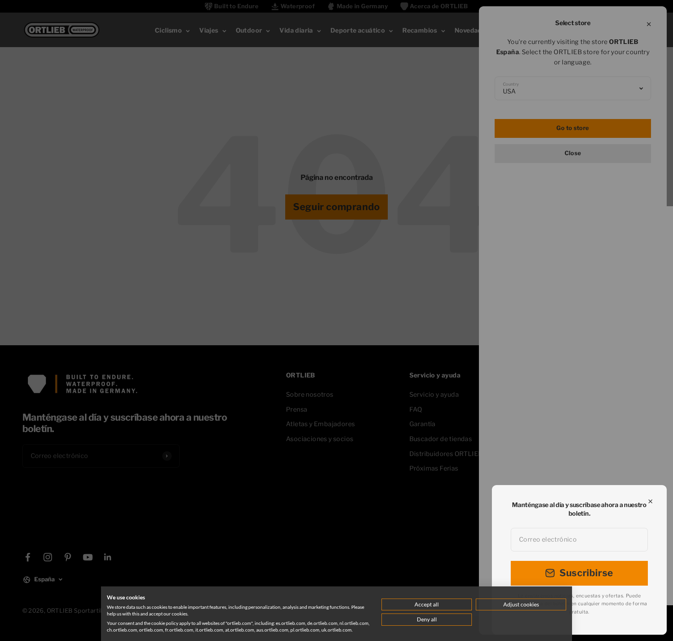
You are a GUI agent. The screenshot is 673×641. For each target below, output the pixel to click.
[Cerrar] (650, 501)
